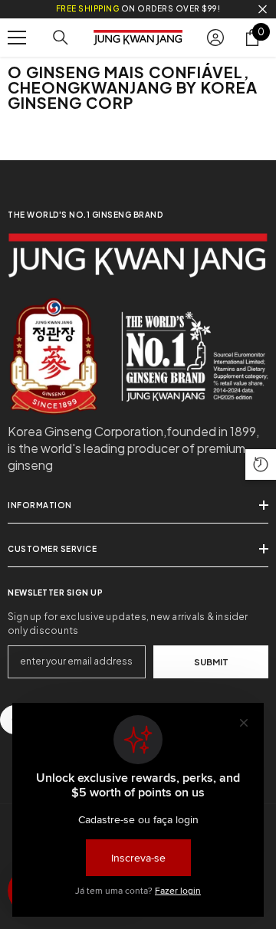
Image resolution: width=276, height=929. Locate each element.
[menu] (17, 37)
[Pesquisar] (60, 37)
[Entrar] (215, 37)
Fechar (262, 9)
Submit (211, 661)
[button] (260, 464)
